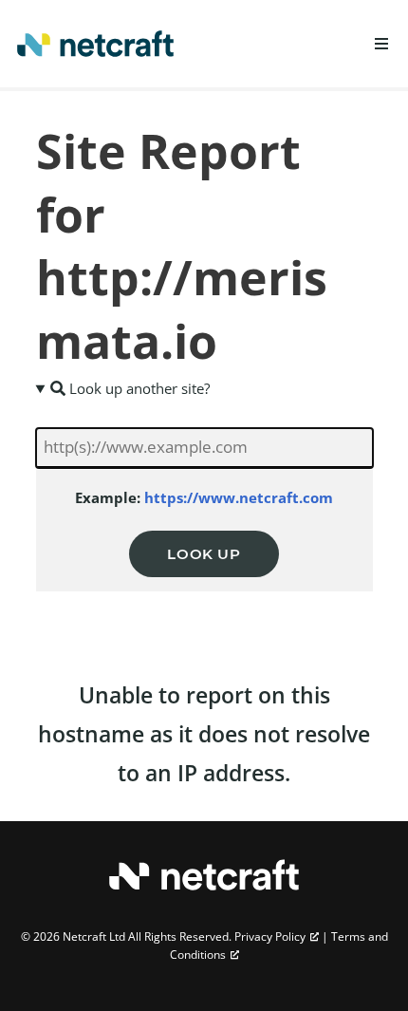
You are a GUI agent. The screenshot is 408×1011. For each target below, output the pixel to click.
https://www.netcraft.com (238, 497)
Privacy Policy (270, 936)
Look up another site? (137, 388)
